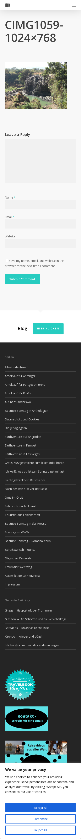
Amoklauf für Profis (18, 393)
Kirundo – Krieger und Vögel (23, 636)
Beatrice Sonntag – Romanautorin (28, 541)
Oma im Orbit (14, 497)
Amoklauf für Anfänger (20, 376)
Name (10, 197)
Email (10, 217)
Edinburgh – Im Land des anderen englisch (33, 645)
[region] (40, 801)
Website (10, 236)
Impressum (12, 584)
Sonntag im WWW (17, 532)
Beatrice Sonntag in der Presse (25, 523)
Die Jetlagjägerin (16, 428)
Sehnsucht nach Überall (20, 506)
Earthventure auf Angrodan (23, 437)
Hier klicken (48, 328)
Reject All (40, 830)
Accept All (40, 808)
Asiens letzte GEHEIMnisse (22, 576)
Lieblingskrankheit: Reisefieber (25, 480)
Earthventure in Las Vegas (22, 454)
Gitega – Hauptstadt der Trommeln (28, 610)
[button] (74, 5)
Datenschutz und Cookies (22, 419)
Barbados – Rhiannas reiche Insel (27, 628)
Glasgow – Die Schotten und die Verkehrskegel (36, 619)
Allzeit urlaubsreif (16, 367)
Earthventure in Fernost (20, 445)
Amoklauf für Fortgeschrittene (25, 385)
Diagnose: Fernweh (18, 558)
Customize (40, 819)
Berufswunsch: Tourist (20, 550)
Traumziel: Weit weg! (19, 567)
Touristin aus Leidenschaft (22, 515)
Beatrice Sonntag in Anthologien (26, 411)
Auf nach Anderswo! (18, 402)
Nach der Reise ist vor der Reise (26, 489)
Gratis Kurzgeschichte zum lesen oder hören (34, 463)
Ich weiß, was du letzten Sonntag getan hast (34, 471)
